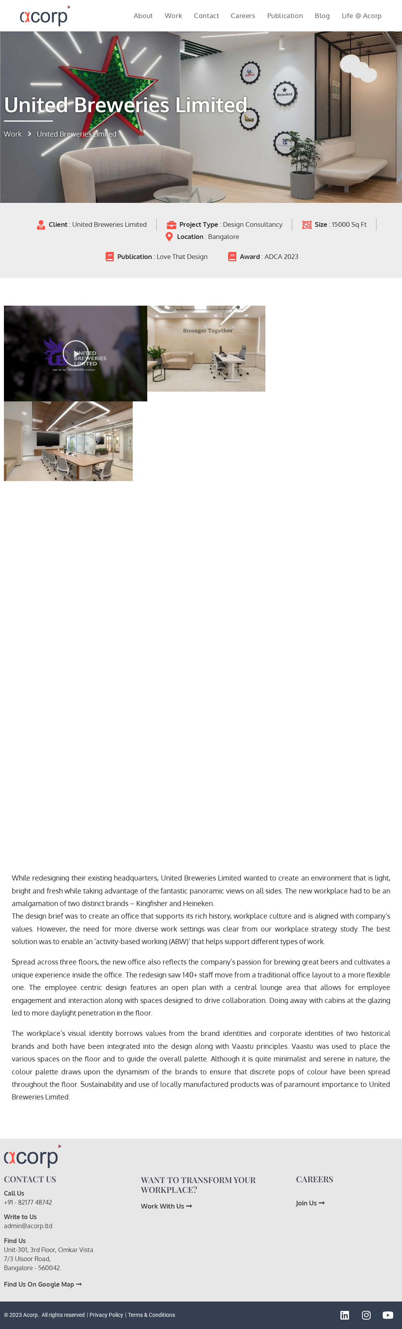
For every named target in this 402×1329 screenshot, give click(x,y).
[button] (76, 353)
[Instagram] (366, 1315)
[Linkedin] (344, 1315)
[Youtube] (388, 1315)
